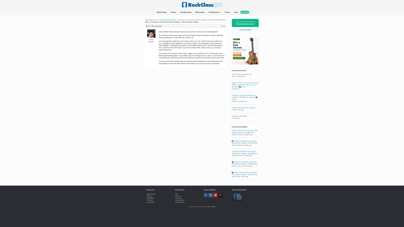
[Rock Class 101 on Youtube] (215, 195)
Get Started (244, 12)
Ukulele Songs (161, 12)
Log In (236, 12)
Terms (213, 206)
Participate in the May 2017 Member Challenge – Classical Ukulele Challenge (201, 20)
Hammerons (235, 116)
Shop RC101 (150, 198)
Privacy (209, 206)
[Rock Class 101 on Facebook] (206, 195)
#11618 (223, 26)
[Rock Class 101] (202, 4)
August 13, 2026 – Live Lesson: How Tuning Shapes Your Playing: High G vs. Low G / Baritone (245, 85)
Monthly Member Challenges (168, 20)
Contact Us (178, 198)
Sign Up (149, 196)
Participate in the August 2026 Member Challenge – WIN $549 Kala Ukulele (245, 132)
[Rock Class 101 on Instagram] (210, 195)
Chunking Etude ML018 (239, 108)
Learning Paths (179, 200)
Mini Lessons (200, 12)
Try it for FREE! (245, 30)
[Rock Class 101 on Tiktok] (220, 195)
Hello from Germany (238, 74)
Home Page (148, 20)
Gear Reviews (179, 202)
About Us (178, 196)
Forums (227, 12)
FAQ (176, 194)
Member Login (151, 194)
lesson (212, 47)
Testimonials (150, 202)
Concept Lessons (185, 12)
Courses (173, 12)
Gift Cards (150, 200)
